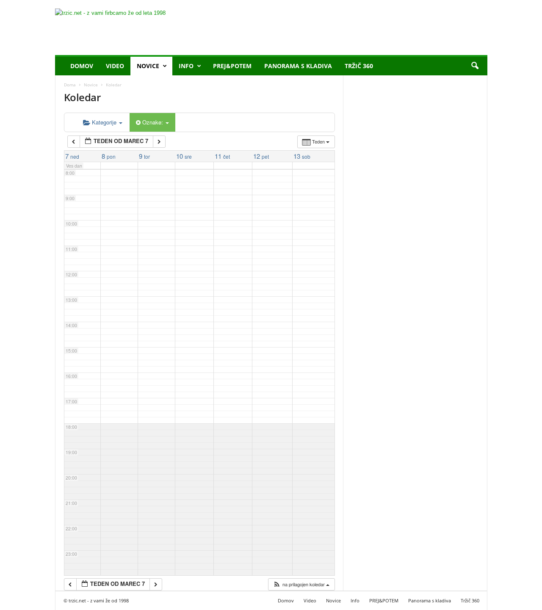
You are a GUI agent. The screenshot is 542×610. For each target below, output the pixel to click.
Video (115, 66)
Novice (148, 66)
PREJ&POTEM (232, 66)
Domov (81, 66)
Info (186, 66)
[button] (474, 66)
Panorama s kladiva (298, 66)
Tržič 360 (359, 66)
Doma (70, 85)
